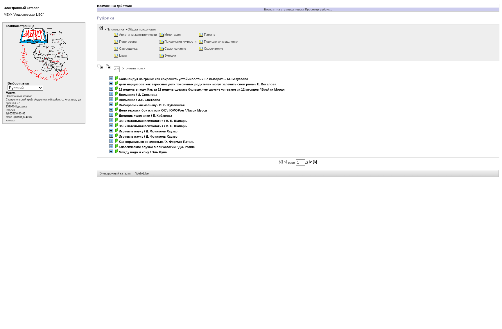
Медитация (172, 34)
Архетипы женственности (138, 34)
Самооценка (128, 48)
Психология (115, 29)
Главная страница (20, 26)
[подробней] (111, 78)
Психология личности (180, 41)
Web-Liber (142, 173)
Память (209, 34)
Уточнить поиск (133, 68)
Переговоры (128, 41)
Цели (123, 55)
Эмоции (170, 55)
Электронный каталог (115, 173)
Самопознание (175, 48)
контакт (10, 120)
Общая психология (142, 29)
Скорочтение (213, 48)
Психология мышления (221, 41)
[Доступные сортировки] (117, 68)
